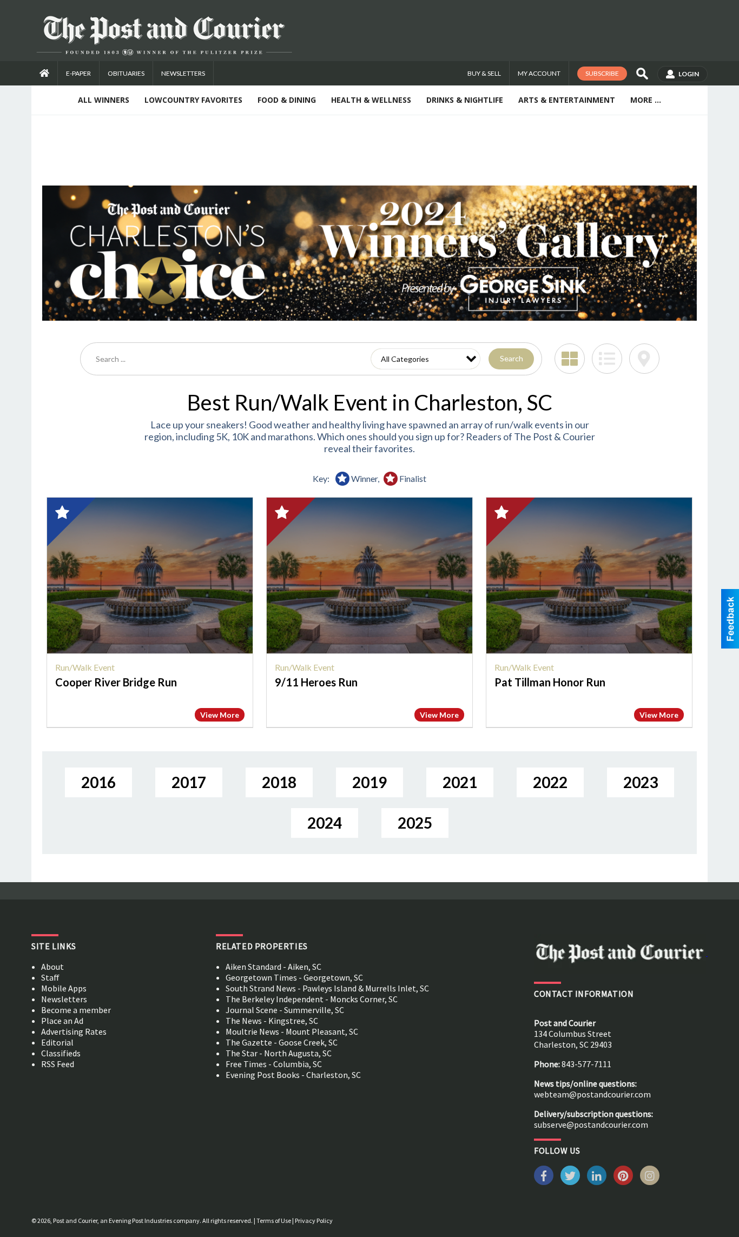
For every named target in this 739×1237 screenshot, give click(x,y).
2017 (188, 782)
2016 (98, 782)
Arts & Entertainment (566, 100)
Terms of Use (273, 1220)
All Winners (103, 100)
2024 (324, 822)
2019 (369, 782)
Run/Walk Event (85, 667)
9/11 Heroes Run (316, 682)
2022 (550, 782)
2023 (640, 782)
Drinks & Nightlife (464, 100)
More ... (645, 100)
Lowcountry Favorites (193, 100)
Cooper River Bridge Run (116, 682)
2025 (415, 822)
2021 (460, 782)
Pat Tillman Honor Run (549, 682)
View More (219, 714)
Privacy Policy (314, 1220)
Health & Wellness (371, 100)
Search (511, 358)
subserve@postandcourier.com (591, 1124)
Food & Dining (287, 100)
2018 (279, 782)
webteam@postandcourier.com (592, 1094)
